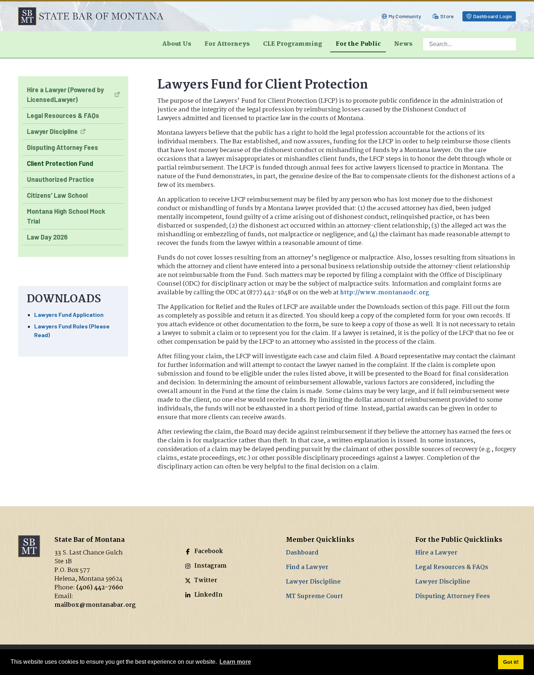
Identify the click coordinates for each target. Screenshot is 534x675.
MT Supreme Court (314, 596)
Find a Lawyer (307, 567)
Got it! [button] (511, 662)
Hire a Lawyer (436, 553)
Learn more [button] (235, 662)
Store (447, 16)
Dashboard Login (492, 16)
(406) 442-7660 (99, 588)
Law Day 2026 (47, 237)
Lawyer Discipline (52, 131)
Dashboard (302, 553)
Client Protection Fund (60, 163)
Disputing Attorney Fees (62, 147)
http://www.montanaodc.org (384, 293)
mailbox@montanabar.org (95, 605)
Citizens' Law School (57, 195)
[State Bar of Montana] (90, 16)
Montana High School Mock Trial (66, 216)
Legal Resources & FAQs (63, 115)
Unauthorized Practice (60, 179)
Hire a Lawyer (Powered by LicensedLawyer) (65, 94)
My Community (405, 16)
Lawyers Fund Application (69, 314)
